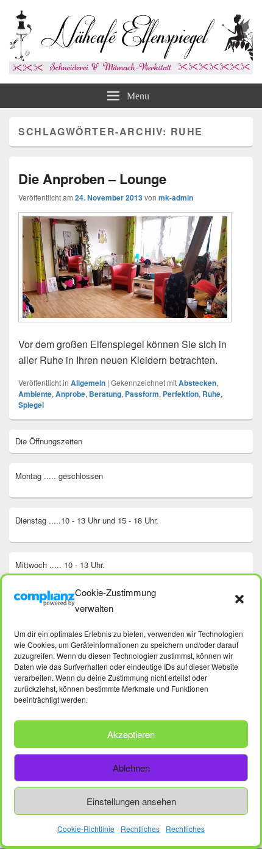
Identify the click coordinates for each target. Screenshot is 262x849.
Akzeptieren (131, 734)
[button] (240, 600)
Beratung (105, 393)
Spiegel (31, 404)
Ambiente (35, 393)
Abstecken (197, 382)
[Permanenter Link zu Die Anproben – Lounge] (125, 328)
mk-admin (175, 197)
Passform (142, 393)
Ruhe (211, 393)
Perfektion (181, 393)
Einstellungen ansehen (131, 801)
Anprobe (70, 393)
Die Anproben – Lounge (92, 178)
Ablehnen (131, 767)
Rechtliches (140, 828)
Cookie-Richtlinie (86, 828)
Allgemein (88, 382)
